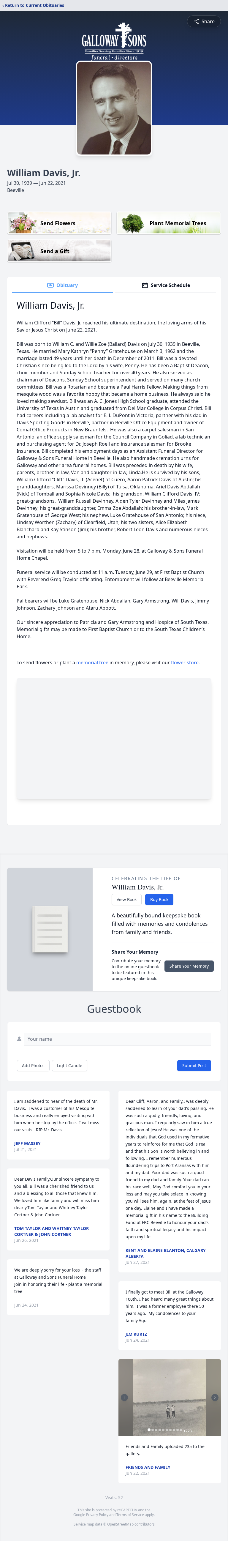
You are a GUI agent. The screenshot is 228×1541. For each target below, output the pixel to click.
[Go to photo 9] (177, 1430)
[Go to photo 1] (149, 1429)
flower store (185, 662)
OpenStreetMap (120, 1524)
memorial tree (92, 662)
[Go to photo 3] (156, 1430)
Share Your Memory (189, 966)
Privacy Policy (97, 1514)
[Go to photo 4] (160, 1430)
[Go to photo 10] (181, 1430)
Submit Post (194, 1065)
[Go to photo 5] (163, 1430)
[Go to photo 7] (170, 1430)
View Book (127, 899)
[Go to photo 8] (174, 1430)
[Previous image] (124, 1397)
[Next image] (214, 1397)
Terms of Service (130, 1514)
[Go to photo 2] (152, 1430)
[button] (169, 1397)
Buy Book (159, 899)
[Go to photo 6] (167, 1430)
